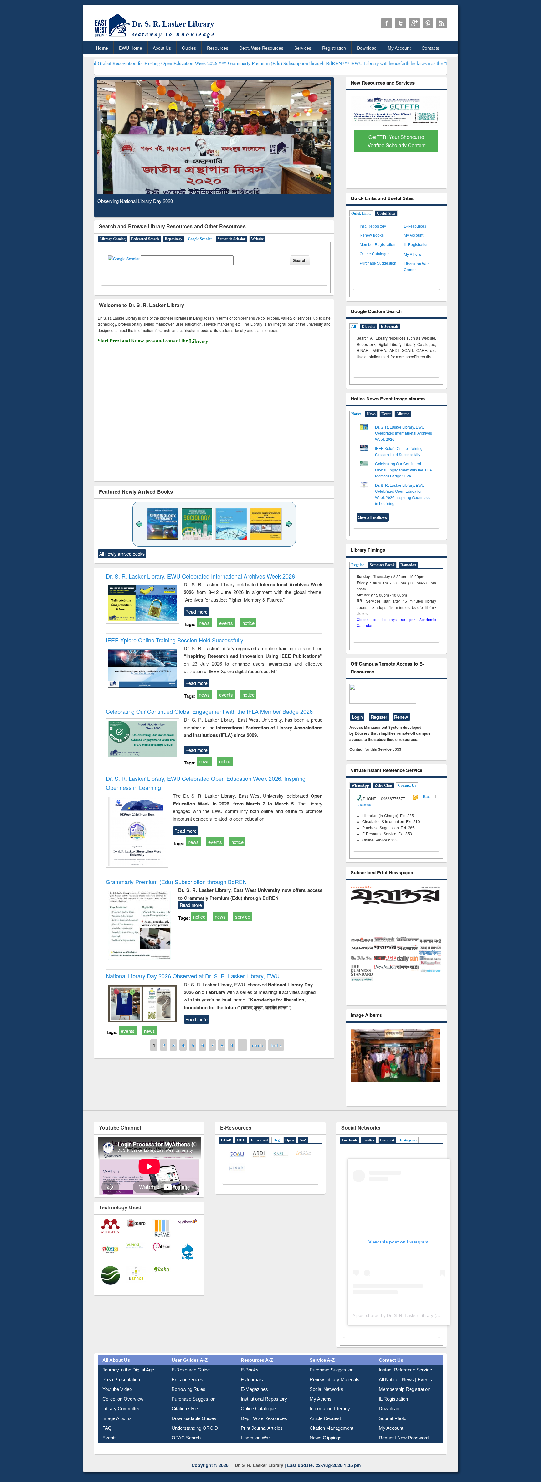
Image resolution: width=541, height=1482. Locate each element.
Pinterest (387, 1152)
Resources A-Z (257, 1372)
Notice (356, 414)
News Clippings (326, 1450)
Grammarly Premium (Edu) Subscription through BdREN (176, 881)
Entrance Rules (187, 1391)
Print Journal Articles (262, 1440)
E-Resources (415, 226)
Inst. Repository (373, 226)
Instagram (408, 1152)
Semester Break (382, 565)
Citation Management (331, 1440)
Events (109, 1450)
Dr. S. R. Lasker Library (259, 1477)
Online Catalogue (375, 254)
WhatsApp (360, 785)
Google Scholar (200, 239)
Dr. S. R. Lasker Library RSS (441, 23)
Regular (357, 565)
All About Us (116, 1372)
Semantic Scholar (231, 239)
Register (379, 717)
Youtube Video (117, 1401)
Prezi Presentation (121, 1391)
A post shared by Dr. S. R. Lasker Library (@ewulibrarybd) (410, 1327)
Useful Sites (386, 213)
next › (258, 1045)
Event (386, 414)
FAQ (107, 1440)
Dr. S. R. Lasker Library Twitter (400, 23)
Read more (196, 612)
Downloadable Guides (194, 1430)
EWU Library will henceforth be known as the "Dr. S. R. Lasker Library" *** (368, 63)
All (353, 326)
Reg (276, 1152)
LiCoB (226, 1152)
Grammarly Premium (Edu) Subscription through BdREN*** (228, 63)
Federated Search (145, 239)
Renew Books (372, 235)
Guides (189, 48)
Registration (334, 48)
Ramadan (408, 565)
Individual (259, 1152)
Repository (173, 239)
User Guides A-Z (190, 1372)
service (242, 916)
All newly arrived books (122, 554)
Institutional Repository (264, 1411)
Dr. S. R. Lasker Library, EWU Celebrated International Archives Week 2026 (200, 576)
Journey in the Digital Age (128, 1382)
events (226, 623)
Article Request (325, 1430)
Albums (402, 414)
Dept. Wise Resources (261, 48)
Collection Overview (122, 1411)
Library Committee (121, 1420)
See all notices (372, 517)
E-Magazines (254, 1401)
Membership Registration (404, 1401)
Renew (401, 717)
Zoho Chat (383, 785)
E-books (368, 326)
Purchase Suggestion (378, 263)
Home (102, 48)
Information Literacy (330, 1420)
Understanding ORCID (195, 1440)
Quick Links (361, 213)
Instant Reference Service (405, 1382)
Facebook (349, 1152)
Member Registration (377, 245)
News (371, 414)
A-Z (303, 1152)
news (204, 623)
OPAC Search (186, 1450)
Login (357, 717)
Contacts (430, 48)
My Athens (413, 254)
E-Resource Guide (191, 1382)
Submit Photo (392, 1430)
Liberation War (255, 1450)
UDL (241, 1152)
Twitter (368, 1152)
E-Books (250, 1382)
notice (248, 623)
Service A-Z (322, 1372)
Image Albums (117, 1430)
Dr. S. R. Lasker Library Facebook (386, 23)
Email (426, 796)
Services (302, 48)
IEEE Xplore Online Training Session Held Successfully (174, 640)
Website (257, 239)
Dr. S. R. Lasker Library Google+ (414, 23)
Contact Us (407, 785)
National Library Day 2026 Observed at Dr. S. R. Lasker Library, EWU (193, 976)
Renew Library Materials (334, 1391)
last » (276, 1045)
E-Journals (390, 326)
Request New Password (404, 1450)
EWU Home (130, 48)
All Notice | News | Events (405, 1391)
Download (367, 48)
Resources (217, 48)
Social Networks (326, 1401)
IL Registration (416, 245)
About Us (162, 48)
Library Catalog (113, 239)
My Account (399, 48)
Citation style (185, 1420)
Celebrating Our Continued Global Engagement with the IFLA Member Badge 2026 (209, 711)
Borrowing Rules (188, 1401)
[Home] (156, 37)
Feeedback (364, 804)
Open (289, 1152)
